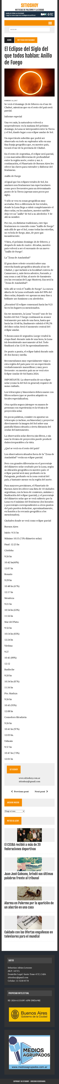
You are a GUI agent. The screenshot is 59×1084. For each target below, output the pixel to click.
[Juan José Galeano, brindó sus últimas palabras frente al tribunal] (29, 869)
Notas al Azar (13, 821)
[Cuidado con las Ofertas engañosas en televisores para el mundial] (29, 927)
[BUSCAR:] (29, 29)
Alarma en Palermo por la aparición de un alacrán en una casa (29, 905)
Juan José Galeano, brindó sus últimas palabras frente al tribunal (28, 876)
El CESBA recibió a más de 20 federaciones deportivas (22, 847)
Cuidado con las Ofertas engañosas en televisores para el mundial (28, 934)
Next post (40, 791)
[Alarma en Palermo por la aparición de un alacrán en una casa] (29, 898)
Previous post (21, 791)
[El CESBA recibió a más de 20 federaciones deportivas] (29, 840)
